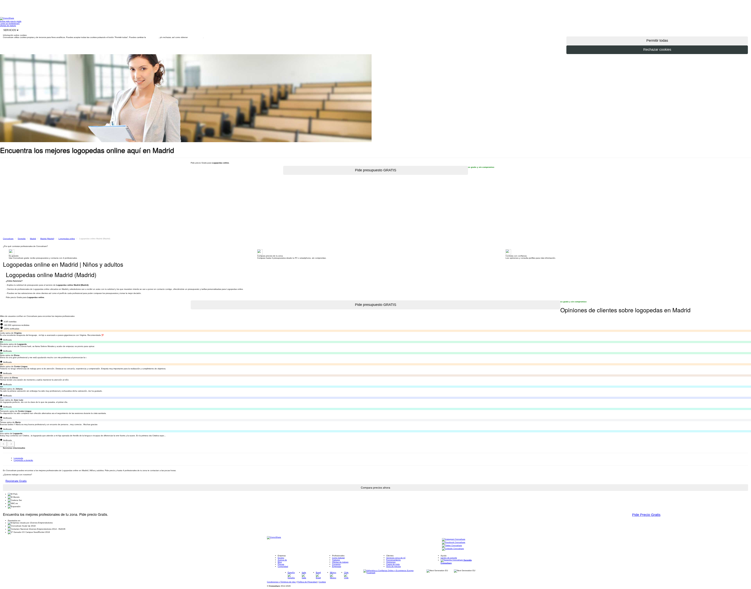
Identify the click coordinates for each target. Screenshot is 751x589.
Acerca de (282, 560)
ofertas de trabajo (8, 25)
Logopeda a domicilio (23, 460)
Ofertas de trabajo (340, 562)
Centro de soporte (449, 558)
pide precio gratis (13, 21)
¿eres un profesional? (10, 23)
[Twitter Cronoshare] (452, 546)
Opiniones (390, 562)
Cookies (322, 582)
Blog (280, 562)
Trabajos (336, 560)
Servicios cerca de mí (395, 558)
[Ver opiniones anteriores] (3, 444)
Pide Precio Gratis (646, 515)
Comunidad (283, 566)
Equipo (281, 558)
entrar (3, 21)
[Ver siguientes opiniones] (11, 444)
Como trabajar (338, 558)
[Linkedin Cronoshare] (453, 549)
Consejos (336, 564)
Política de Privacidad (307, 582)
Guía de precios (393, 566)
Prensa (281, 564)
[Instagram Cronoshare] (453, 539)
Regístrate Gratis (16, 480)
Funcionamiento (393, 560)
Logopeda (18, 458)
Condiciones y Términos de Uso (281, 582)
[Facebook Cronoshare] (453, 542)
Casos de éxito (393, 564)
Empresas (336, 566)
